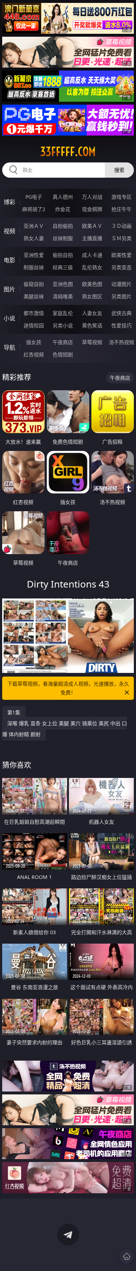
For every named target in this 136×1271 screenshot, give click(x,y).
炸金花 (62, 209)
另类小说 (63, 325)
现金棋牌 (92, 209)
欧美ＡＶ (92, 225)
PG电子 (33, 196)
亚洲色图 (63, 284)
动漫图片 (121, 284)
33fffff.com (68, 151)
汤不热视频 (121, 342)
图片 (9, 289)
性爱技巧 (121, 325)
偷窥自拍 (34, 284)
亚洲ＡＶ (34, 225)
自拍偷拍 (63, 225)
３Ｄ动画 (121, 225)
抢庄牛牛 (121, 209)
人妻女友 (92, 313)
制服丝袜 (34, 267)
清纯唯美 (63, 296)
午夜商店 (63, 342)
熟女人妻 (34, 238)
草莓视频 (92, 342)
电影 (9, 260)
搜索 (119, 169)
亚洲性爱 (34, 254)
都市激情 (34, 313)
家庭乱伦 (63, 313)
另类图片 (121, 296)
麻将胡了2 (33, 209)
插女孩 (33, 342)
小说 (9, 318)
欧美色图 (92, 284)
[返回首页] (126, 1256)
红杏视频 (34, 354)
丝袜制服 (63, 238)
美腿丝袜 (34, 296)
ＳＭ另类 (121, 238)
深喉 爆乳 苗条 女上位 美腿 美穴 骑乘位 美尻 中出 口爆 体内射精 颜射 (64, 729)
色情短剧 (63, 354)
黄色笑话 (92, 325)
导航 (9, 347)
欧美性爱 (121, 254)
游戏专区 (121, 196)
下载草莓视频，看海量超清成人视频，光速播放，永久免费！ (68, 688)
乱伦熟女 (92, 267)
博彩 (9, 202)
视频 (9, 231)
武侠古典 (121, 313)
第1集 (13, 712)
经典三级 (63, 267)
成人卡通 (92, 254)
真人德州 (63, 196)
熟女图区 (92, 296)
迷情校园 (34, 325)
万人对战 (92, 196)
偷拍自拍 (63, 254)
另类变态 (121, 267)
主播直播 (92, 238)
